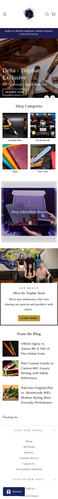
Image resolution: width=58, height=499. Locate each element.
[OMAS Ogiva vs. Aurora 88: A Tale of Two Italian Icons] (10, 349)
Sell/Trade (29, 446)
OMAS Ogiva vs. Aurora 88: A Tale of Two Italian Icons (35, 348)
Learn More (29, 318)
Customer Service (29, 458)
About (29, 441)
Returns (29, 452)
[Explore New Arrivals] (29, 33)
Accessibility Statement (29, 469)
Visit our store (28, 430)
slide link (29, 68)
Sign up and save (28, 479)
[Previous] (46, 97)
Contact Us (29, 463)
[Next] (52, 97)
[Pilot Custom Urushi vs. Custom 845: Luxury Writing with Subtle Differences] (10, 368)
